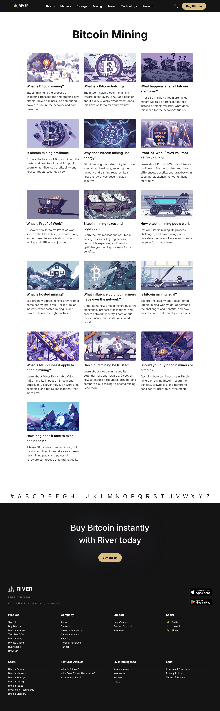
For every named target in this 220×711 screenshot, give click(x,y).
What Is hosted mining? (45, 294)
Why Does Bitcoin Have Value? (78, 673)
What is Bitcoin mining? (45, 86)
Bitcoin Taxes (15, 685)
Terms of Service (175, 677)
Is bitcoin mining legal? (159, 294)
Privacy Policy (174, 673)
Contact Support (122, 626)
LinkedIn (176, 626)
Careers (65, 626)
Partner (65, 646)
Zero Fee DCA (16, 634)
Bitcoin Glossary (17, 693)
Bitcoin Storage (16, 677)
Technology (129, 6)
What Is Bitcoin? (70, 669)
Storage (82, 6)
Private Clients (16, 642)
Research (148, 6)
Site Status (119, 630)
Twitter (175, 622)
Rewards (13, 650)
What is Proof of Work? (44, 224)
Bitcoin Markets (17, 673)
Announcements (70, 634)
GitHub (175, 630)
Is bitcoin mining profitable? (48, 153)
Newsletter (119, 673)
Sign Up (12, 622)
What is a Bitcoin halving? (104, 86)
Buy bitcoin (110, 557)
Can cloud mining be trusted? (107, 365)
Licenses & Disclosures (178, 669)
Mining (97, 6)
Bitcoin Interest (16, 630)
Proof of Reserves (71, 642)
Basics (50, 6)
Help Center (120, 622)
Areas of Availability (72, 630)
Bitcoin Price (15, 638)
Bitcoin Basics (16, 669)
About (64, 622)
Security (65, 638)
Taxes (112, 6)
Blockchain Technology (21, 689)
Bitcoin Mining (16, 681)
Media (116, 681)
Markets (65, 6)
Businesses (14, 646)
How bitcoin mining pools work (165, 224)
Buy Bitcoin (194, 6)
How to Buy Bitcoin (71, 677)
